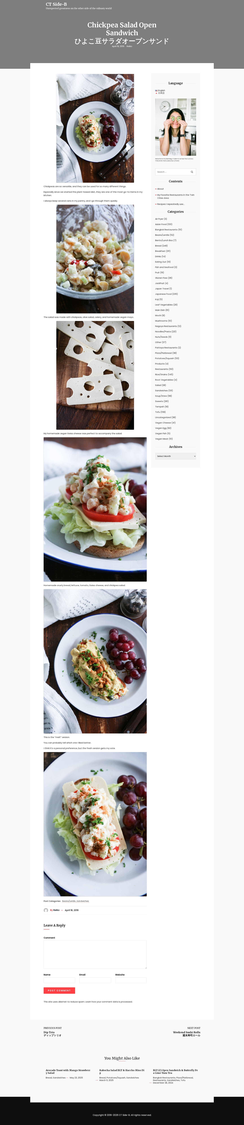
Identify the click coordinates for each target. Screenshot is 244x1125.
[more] (176, 161)
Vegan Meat (161, 439)
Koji (157, 299)
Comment (49, 938)
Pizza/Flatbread (163, 353)
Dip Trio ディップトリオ (52, 1034)
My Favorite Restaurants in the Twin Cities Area (175, 196)
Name (47, 975)
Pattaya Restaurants (166, 347)
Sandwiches (83, 901)
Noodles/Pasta (163, 331)
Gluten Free (161, 278)
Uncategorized (163, 417)
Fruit (157, 272)
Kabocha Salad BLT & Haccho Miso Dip (121, 1071)
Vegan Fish (160, 433)
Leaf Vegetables (164, 304)
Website (120, 975)
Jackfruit (159, 283)
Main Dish (160, 310)
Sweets (159, 401)
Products (160, 363)
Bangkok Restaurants (166, 229)
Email (82, 975)
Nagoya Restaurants (166, 326)
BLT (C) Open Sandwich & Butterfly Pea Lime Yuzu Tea (175, 1071)
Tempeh (159, 406)
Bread (158, 245)
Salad (158, 385)
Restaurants (161, 369)
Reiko (129, 46)
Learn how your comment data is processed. (108, 1001)
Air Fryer (159, 219)
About (160, 188)
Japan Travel (162, 288)
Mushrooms (161, 321)
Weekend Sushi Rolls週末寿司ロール (186, 1034)
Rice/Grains (161, 374)
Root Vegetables (164, 380)
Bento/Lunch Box (164, 240)
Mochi (158, 315)
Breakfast (160, 251)
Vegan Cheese (163, 422)
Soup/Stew (161, 396)
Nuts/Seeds (161, 337)
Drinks (158, 256)
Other (158, 342)
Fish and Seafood (164, 267)
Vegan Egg (160, 428)
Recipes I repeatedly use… (171, 204)
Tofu (157, 412)
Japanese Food (163, 294)
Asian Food (161, 224)
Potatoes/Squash (164, 358)
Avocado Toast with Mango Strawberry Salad (68, 1071)
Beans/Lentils (69, 901)
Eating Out (160, 262)
